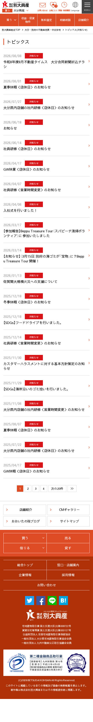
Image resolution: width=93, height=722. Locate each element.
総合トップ (25, 565)
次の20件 (57, 488)
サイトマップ (69, 521)
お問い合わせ (46, 585)
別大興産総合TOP (11, 29)
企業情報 (25, 575)
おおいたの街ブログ (26, 521)
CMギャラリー (69, 509)
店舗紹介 (25, 509)
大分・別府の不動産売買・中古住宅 (43, 29)
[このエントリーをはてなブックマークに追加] (63, 600)
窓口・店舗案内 (68, 565)
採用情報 (68, 575)
